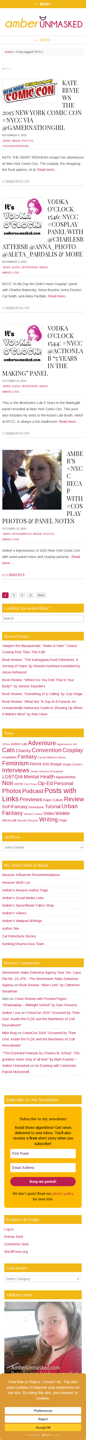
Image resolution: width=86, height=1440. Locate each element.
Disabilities (9, 757)
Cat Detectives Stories (19, 936)
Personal (63, 783)
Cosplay (73, 750)
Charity (23, 750)
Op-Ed (45, 783)
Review (74, 799)
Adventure (42, 743)
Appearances (22, 533)
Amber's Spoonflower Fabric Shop (28, 905)
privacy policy (63, 1193)
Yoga (63, 820)
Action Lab (19, 744)
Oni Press (30, 784)
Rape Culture (53, 800)
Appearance (64, 744)
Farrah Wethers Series (51, 757)
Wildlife (62, 813)
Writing (48, 819)
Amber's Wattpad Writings (22, 921)
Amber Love (10, 272)
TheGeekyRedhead (15, 146)
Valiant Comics (33, 814)
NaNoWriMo (66, 777)
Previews (31, 799)
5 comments (13, 574)
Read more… (47, 170)
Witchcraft (9, 820)
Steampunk (36, 807)
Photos (27, 140)
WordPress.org (16, 1252)
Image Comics (72, 764)
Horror (36, 764)
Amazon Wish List (16, 882)
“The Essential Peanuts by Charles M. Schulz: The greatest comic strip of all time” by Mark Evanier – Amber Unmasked (41, 1059)
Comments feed (16, 1244)
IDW (46, 764)
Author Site (10, 928)
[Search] (81, 618)
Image (56, 764)
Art (75, 744)
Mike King (9, 1033)
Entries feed (13, 1237)
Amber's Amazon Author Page (25, 890)
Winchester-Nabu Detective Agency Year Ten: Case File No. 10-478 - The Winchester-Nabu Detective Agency (41, 979)
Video (48, 813)
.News (6, 140)
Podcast (32, 791)
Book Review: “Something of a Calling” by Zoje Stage (42, 694)
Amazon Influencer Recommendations (31, 875)
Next (41, 595)
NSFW (18, 784)
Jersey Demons (39, 771)
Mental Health (39, 776)
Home (9, 52)
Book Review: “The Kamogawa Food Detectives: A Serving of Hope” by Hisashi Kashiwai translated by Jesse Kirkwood (41, 666)
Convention (47, 750)
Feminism (15, 763)
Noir (7, 783)
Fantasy (27, 757)
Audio (16, 267)
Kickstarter (56, 771)
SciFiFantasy (14, 806)
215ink (6, 744)
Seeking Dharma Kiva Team (23, 944)
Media (16, 140)
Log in (9, 1229)
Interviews (30, 267)
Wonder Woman (27, 820)
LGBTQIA (12, 776)
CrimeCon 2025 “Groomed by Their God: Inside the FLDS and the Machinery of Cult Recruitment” (41, 1019)
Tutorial (52, 806)
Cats (8, 750)
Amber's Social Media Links (23, 898)
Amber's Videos (14, 913)
